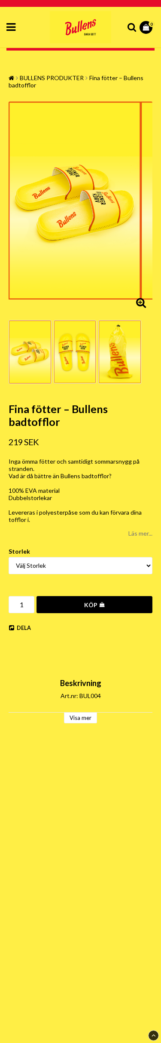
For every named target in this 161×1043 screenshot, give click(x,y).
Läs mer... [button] (140, 533)
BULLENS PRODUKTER (52, 77)
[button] (147, 27)
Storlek (19, 551)
